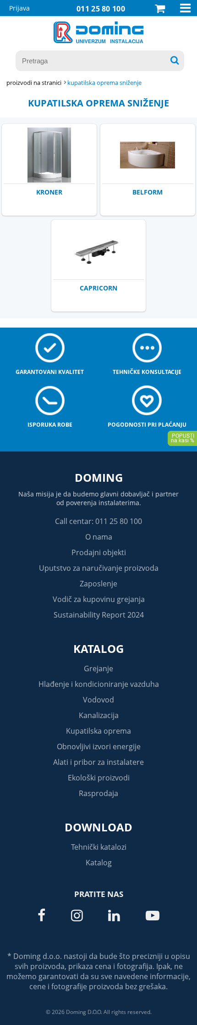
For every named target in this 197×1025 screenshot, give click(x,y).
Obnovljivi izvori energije (99, 746)
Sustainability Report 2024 (99, 615)
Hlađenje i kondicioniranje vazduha (98, 684)
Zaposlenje (98, 584)
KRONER (49, 192)
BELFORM (147, 192)
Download (98, 827)
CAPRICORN (98, 288)
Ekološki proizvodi (99, 778)
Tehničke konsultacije (147, 372)
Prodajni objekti (98, 552)
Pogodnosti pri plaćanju (147, 425)
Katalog (98, 648)
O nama (98, 537)
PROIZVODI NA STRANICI (33, 82)
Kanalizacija (99, 715)
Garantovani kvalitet (50, 372)
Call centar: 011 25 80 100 (98, 521)
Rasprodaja (98, 793)
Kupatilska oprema (98, 731)
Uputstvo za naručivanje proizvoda (99, 568)
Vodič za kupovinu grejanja (99, 599)
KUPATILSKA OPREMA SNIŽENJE (104, 82)
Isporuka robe (49, 425)
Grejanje (98, 668)
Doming (99, 477)
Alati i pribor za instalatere (98, 762)
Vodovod (98, 700)
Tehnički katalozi (98, 847)
